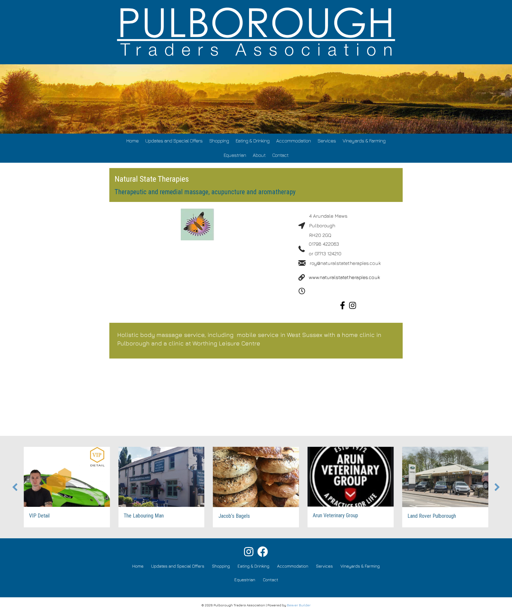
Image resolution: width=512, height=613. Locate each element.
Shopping (219, 141)
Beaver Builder (299, 605)
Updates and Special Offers (174, 141)
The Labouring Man (144, 515)
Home (132, 141)
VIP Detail (39, 515)
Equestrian (235, 155)
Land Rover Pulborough (431, 516)
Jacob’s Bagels (234, 516)
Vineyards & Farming (364, 141)
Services (327, 141)
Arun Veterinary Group (335, 515)
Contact (280, 155)
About (259, 155)
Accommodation (293, 141)
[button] (15, 487)
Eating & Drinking (253, 141)
